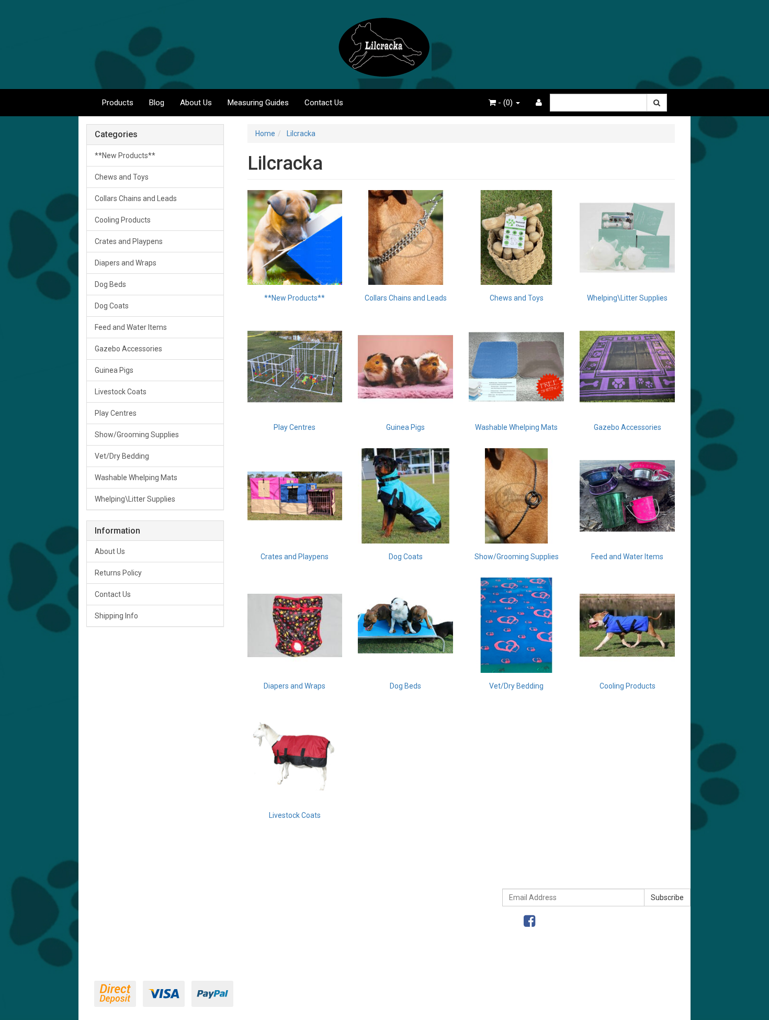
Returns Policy (118, 573)
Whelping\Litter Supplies (135, 499)
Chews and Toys (122, 177)
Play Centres (116, 413)
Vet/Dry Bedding (122, 456)
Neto (631, 1005)
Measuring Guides (258, 102)
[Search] (657, 103)
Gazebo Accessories (128, 349)
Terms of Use (388, 883)
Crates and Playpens (129, 241)
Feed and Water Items (131, 327)
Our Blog (244, 927)
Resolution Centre (123, 927)
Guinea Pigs (114, 370)
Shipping (244, 905)
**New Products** (125, 155)
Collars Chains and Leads (136, 198)
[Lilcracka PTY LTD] (384, 44)
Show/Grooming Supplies (137, 434)
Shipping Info (116, 616)
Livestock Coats (120, 391)
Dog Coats (112, 306)
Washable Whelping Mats (136, 477)
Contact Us (323, 102)
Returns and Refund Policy (410, 927)
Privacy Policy (388, 905)
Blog (156, 102)
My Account (113, 883)
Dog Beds (110, 284)
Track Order (113, 905)
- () (505, 102)
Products (117, 102)
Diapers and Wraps (125, 263)
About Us (196, 102)
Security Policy (390, 949)
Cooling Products (123, 220)
